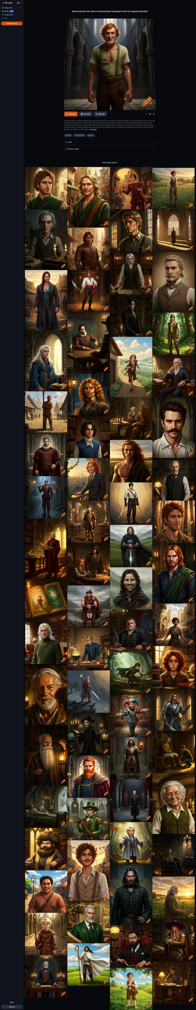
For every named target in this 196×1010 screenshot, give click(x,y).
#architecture (79, 135)
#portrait (91, 135)
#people (68, 135)
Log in (12, 1002)
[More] (146, 114)
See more (93, 129)
